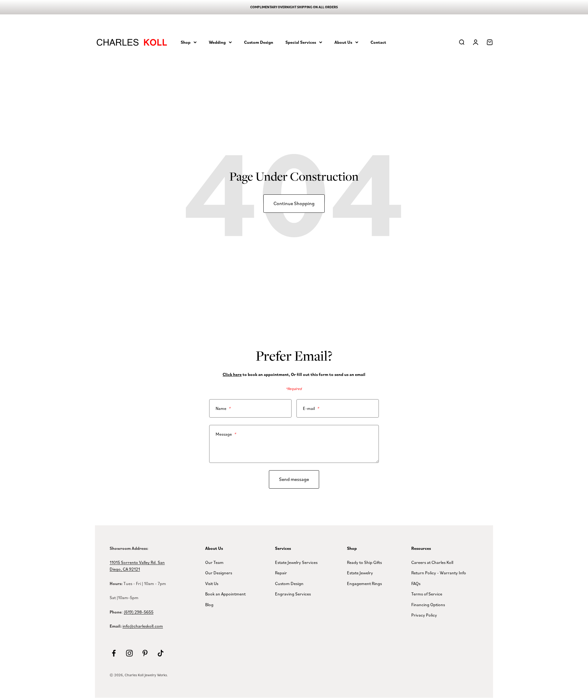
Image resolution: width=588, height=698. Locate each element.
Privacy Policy (424, 614)
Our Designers (218, 572)
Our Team (214, 562)
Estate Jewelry (360, 572)
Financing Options (428, 604)
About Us (343, 42)
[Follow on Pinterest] (145, 653)
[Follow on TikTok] (160, 653)
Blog (209, 604)
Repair (281, 572)
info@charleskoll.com (143, 626)
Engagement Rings (364, 583)
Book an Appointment (225, 593)
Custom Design (258, 42)
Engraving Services (293, 593)
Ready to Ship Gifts (364, 562)
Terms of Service (426, 593)
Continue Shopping (294, 203)
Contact (378, 42)
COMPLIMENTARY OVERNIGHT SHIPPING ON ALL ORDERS (294, 7)
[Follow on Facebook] (114, 653)
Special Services (300, 42)
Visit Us (211, 583)
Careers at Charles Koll (432, 562)
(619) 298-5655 (138, 611)
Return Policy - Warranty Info (438, 572)
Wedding (217, 42)
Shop (185, 42)
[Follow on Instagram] (129, 653)
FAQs (415, 583)
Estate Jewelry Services (296, 562)
